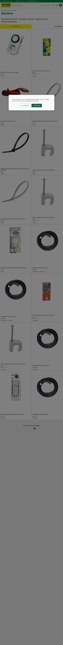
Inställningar (25, 105)
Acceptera (37, 105)
